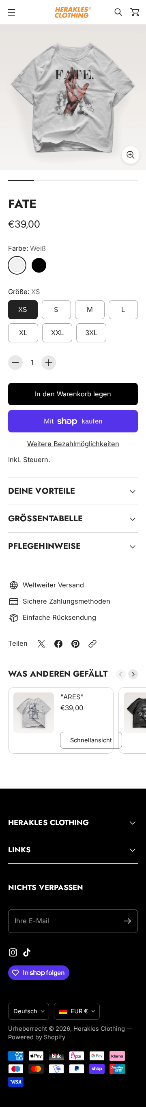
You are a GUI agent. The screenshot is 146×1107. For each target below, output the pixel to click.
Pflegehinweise (44, 546)
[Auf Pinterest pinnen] (75, 643)
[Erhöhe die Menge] (48, 362)
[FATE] (73, 97)
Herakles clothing (48, 822)
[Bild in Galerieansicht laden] (131, 155)
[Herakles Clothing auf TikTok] (27, 952)
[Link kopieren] (92, 643)
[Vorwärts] (133, 674)
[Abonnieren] (127, 921)
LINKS (19, 849)
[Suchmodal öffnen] (118, 12)
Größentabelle (45, 518)
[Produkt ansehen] (33, 712)
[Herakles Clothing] (73, 12)
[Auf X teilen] (41, 643)
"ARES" (72, 697)
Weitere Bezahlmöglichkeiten (73, 444)
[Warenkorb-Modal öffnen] (135, 12)
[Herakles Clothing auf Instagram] (13, 952)
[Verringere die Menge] (15, 362)
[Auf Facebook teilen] (58, 643)
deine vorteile (41, 491)
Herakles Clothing (99, 1028)
